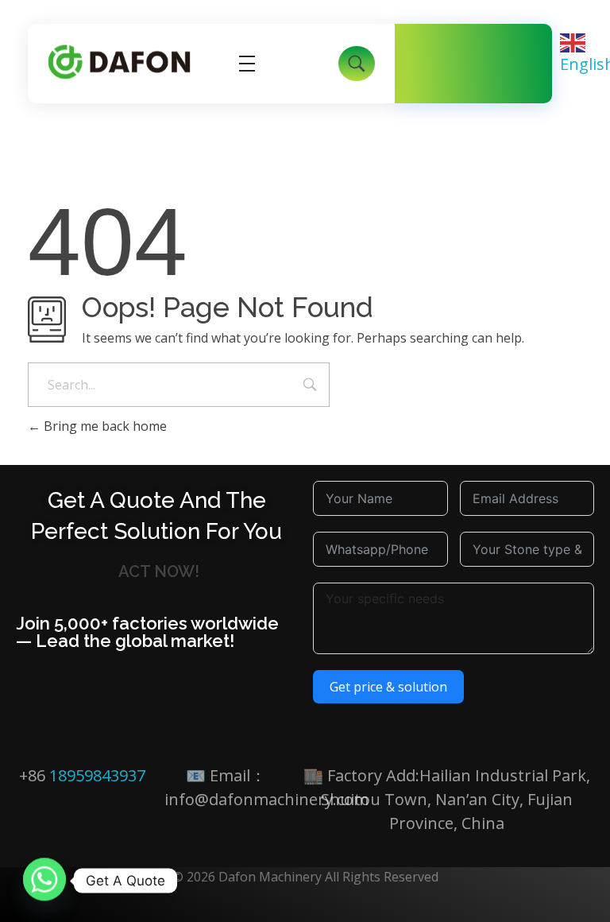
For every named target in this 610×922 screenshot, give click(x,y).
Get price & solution (388, 686)
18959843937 (97, 775)
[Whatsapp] (44, 880)
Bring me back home (104, 426)
